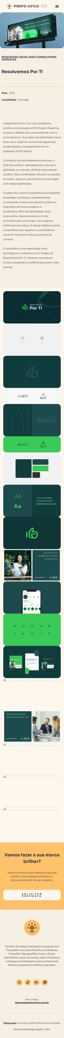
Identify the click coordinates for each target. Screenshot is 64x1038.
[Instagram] (19, 982)
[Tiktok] (28, 982)
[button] (57, 6)
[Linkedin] (45, 982)
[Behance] (36, 982)
